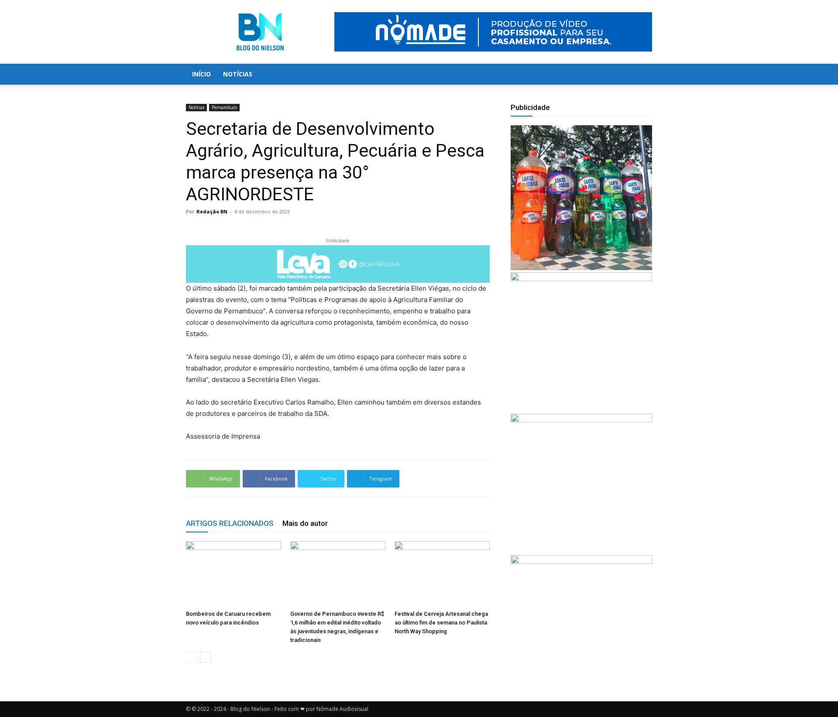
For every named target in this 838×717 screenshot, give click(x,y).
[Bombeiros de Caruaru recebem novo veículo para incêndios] (233, 574)
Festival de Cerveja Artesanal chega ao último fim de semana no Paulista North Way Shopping (441, 623)
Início (201, 74)
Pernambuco (224, 107)
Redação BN (211, 211)
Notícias (237, 74)
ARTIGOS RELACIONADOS (230, 523)
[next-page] (205, 657)
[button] (641, 75)
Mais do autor (305, 523)
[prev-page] (191, 657)
